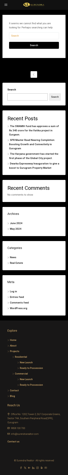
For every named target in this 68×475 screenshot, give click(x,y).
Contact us (13, 441)
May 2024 (15, 228)
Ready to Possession (31, 368)
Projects (14, 351)
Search (34, 45)
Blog (12, 396)
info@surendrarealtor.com (25, 434)
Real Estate (16, 262)
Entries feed (17, 297)
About (13, 345)
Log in (13, 291)
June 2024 (16, 223)
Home (13, 340)
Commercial (21, 373)
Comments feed (19, 302)
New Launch (26, 362)
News (13, 257)
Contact (14, 390)
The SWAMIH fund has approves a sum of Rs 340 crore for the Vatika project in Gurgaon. (34, 130)
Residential (21, 357)
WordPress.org (18, 308)
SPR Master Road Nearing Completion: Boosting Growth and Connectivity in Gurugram (32, 144)
